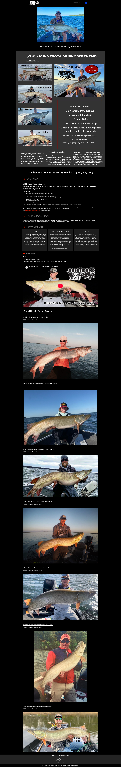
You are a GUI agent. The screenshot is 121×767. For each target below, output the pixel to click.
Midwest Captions (74, 765)
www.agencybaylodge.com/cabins (32, 210)
